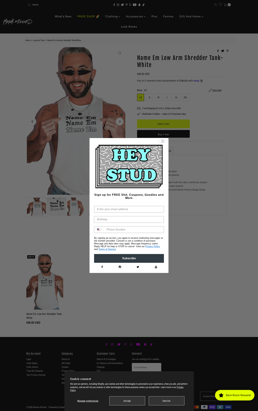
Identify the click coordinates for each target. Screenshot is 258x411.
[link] (102, 267)
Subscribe (129, 258)
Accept (127, 400)
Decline (166, 400)
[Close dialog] (162, 141)
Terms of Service (107, 249)
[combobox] (99, 229)
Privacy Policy (152, 246)
